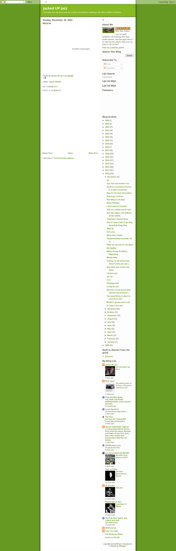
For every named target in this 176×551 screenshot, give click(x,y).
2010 (107, 174)
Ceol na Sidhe (111, 469)
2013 (107, 164)
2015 (107, 157)
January (111, 342)
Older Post (93, 153)
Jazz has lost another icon (118, 183)
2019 (107, 144)
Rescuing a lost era (115, 196)
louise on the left (112, 537)
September (112, 315)
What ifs (110, 229)
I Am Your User (111, 531)
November (112, 309)
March (110, 335)
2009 (107, 345)
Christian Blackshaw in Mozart (121, 474)
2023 (107, 130)
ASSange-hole (113, 283)
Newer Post (47, 153)
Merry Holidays (113, 203)
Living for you (113, 286)
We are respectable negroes (117, 427)
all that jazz (110, 486)
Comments (110, 68)
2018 (107, 147)
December (111, 177)
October (111, 312)
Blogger (122, 546)
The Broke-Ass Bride (114, 534)
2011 (107, 170)
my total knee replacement (115, 412)
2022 (107, 134)
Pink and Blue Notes (114, 397)
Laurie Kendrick (112, 409)
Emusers (109, 356)
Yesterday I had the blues (117, 219)
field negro (109, 381)
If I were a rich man (115, 306)
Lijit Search (107, 77)
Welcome (119, 488)
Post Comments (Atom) (64, 158)
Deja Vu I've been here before (119, 193)
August (110, 319)
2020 (107, 140)
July (109, 322)
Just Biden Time (111, 523)
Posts (108, 64)
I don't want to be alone (117, 206)
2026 (107, 120)
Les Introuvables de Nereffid (117, 453)
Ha (108, 180)
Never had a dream (115, 235)
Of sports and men (112, 448)
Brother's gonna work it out (118, 302)
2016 (107, 154)
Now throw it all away (116, 200)
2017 (107, 150)
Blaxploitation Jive (113, 502)
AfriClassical (110, 528)
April (109, 332)
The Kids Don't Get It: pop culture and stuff (116, 519)
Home (70, 153)
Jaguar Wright (55, 82)
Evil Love (111, 232)
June (109, 325)
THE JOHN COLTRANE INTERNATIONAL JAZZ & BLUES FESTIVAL (118, 402)
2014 (107, 160)
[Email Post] (70, 78)
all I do (110, 277)
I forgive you (112, 273)
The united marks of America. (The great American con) (123, 385)
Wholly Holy (112, 258)
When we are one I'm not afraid (120, 245)
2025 (107, 124)
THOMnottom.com (113, 445)
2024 (107, 127)
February (111, 339)
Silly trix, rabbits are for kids (119, 210)
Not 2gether (111, 248)
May (109, 329)
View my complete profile (113, 48)
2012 (107, 167)
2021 (107, 137)
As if (109, 280)
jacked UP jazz (55, 8)
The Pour (109, 417)
